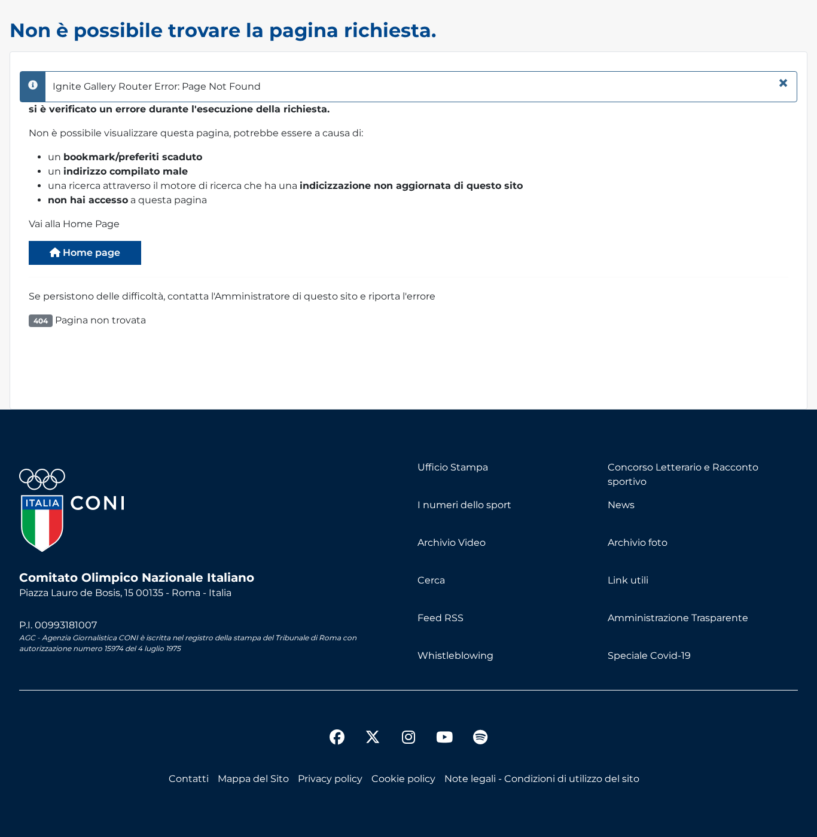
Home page (90, 252)
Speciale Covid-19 (649, 655)
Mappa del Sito (253, 778)
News (621, 505)
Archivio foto (637, 542)
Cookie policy (403, 778)
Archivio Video (451, 542)
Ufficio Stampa (452, 467)
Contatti (189, 778)
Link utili (628, 580)
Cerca (431, 580)
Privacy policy (330, 778)
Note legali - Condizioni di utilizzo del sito (541, 778)
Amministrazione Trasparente (678, 618)
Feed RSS (440, 618)
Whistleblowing (455, 655)
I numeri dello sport (464, 505)
